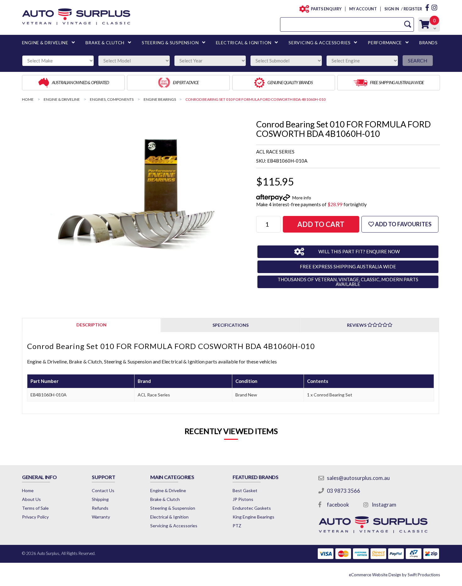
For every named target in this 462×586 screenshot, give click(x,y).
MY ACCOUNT (363, 9)
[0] (425, 26)
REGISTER (413, 9)
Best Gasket (245, 490)
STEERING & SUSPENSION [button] (170, 42)
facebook (338, 504)
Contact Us (103, 490)
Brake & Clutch (165, 499)
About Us (31, 499)
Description (91, 324)
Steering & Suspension (172, 508)
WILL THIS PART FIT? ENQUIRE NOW (359, 251)
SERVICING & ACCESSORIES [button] (319, 42)
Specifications (230, 325)
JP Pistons (243, 499)
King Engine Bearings (253, 516)
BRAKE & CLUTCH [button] (104, 42)
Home (28, 490)
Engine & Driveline (168, 490)
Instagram (384, 504)
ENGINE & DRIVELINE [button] (45, 42)
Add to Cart (320, 224)
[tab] (91, 325)
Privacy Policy (35, 516)
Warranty (101, 516)
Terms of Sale (35, 508)
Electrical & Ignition (169, 516)
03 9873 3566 (343, 490)
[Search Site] (408, 24)
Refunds (100, 508)
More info (301, 197)
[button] (399, 224)
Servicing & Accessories (173, 525)
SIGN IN (391, 9)
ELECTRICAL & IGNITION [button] (243, 42)
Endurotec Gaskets (252, 508)
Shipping (100, 499)
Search (417, 60)
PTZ (237, 525)
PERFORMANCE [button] (385, 42)
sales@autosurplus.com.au (358, 478)
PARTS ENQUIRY (326, 9)
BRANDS (428, 42)
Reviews (357, 325)
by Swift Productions (394, 574)
